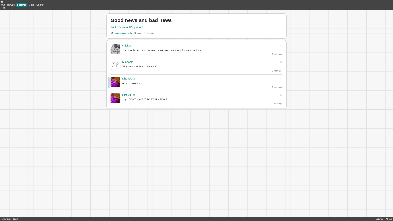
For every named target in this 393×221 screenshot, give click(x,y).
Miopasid (127, 62)
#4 (281, 95)
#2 (281, 62)
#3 (281, 79)
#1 (281, 46)
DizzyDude (129, 78)
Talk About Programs (129, 27)
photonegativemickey (124, 33)
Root (113, 27)
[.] (144, 27)
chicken (127, 45)
